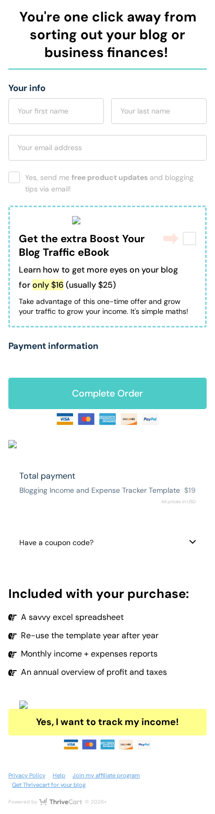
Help (59, 775)
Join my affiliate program (106, 775)
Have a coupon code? (56, 542)
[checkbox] (189, 238)
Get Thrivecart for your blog (49, 784)
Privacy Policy (26, 775)
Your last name (145, 111)
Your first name (43, 111)
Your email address (50, 147)
